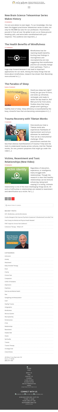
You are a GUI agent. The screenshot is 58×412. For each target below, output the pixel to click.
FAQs (29, 374)
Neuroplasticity (9, 317)
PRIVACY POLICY (28, 387)
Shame (7, 336)
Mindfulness (8, 310)
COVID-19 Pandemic (10, 281)
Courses (29, 378)
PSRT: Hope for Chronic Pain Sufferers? (16, 223)
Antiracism (8, 256)
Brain (6, 269)
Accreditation (29, 382)
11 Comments (9, 47)
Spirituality (8, 339)
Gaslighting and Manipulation (13, 297)
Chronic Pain (8, 275)
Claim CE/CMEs (29, 380)
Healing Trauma (9, 304)
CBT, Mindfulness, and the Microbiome (16, 214)
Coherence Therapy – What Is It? (14, 227)
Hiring (29, 385)
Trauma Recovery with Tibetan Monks (26, 118)
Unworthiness (9, 352)
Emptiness (8, 288)
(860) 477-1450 (9, 360)
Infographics (8, 307)
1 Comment (8, 122)
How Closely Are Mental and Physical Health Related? (20, 220)
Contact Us (29, 376)
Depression (8, 285)
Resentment (8, 329)
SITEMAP (23, 387)
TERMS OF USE (34, 387)
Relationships (8, 326)
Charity (7, 272)
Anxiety (7, 259)
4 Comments (8, 22)
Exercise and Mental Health (12, 291)
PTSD (6, 323)
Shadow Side (8, 333)
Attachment (8, 262)
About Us (29, 373)
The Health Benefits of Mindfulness (25, 44)
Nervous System (9, 313)
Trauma (7, 342)
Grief (6, 301)
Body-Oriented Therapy (11, 265)
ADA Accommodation (29, 383)
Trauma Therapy (9, 345)
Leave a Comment (10, 87)
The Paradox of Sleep (17, 83)
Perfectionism (9, 320)
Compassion (8, 278)
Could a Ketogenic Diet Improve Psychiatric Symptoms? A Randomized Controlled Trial (29, 217)
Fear (6, 294)
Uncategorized (9, 348)
